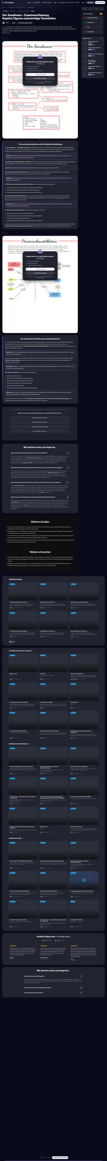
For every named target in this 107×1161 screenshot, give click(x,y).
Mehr (11, 641)
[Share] (96, 8)
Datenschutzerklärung (40, 83)
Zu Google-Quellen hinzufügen (25, 22)
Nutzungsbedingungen (46, 81)
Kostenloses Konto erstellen (60, 1157)
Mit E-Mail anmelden (41, 78)
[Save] (90, 8)
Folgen (13, 22)
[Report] (101, 8)
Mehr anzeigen (6, 33)
